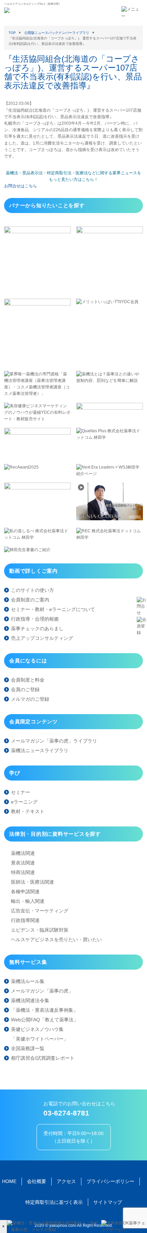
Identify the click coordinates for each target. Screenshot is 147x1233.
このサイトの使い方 (32, 590)
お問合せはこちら (20, 186)
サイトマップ (107, 1202)
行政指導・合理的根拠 (35, 619)
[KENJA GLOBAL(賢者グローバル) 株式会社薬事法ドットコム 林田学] (109, 518)
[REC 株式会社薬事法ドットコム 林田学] (109, 537)
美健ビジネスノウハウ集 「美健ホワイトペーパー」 (39, 1034)
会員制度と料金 (27, 680)
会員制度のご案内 (30, 599)
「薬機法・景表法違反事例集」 (44, 1010)
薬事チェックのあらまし (37, 628)
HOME (9, 1181)
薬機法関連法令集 (30, 1000)
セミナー (20, 792)
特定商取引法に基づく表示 (54, 1202)
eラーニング (24, 802)
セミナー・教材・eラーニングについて (53, 609)
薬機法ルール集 (27, 981)
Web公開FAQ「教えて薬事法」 (44, 1019)
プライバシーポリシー (110, 1181)
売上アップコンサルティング (42, 638)
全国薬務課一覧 (27, 1048)
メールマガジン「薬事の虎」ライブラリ (54, 741)
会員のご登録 (25, 689)
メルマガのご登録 (30, 699)
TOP (12, 33)
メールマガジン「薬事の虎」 (42, 991)
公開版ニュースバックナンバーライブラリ (56, 33)
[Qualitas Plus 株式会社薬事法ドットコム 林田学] (109, 437)
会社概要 (36, 1181)
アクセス (66, 1181)
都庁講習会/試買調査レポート (43, 1058)
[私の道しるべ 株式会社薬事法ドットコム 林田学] (37, 537)
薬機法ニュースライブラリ (39, 750)
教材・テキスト (27, 811)
